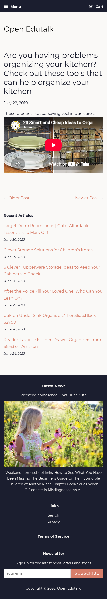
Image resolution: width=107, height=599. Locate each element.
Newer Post (86, 198)
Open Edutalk (69, 588)
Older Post (19, 198)
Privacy (54, 522)
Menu (15, 6)
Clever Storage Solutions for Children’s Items (48, 250)
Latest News (53, 386)
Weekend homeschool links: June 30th (53, 395)
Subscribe (87, 573)
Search (53, 516)
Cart (99, 6)
